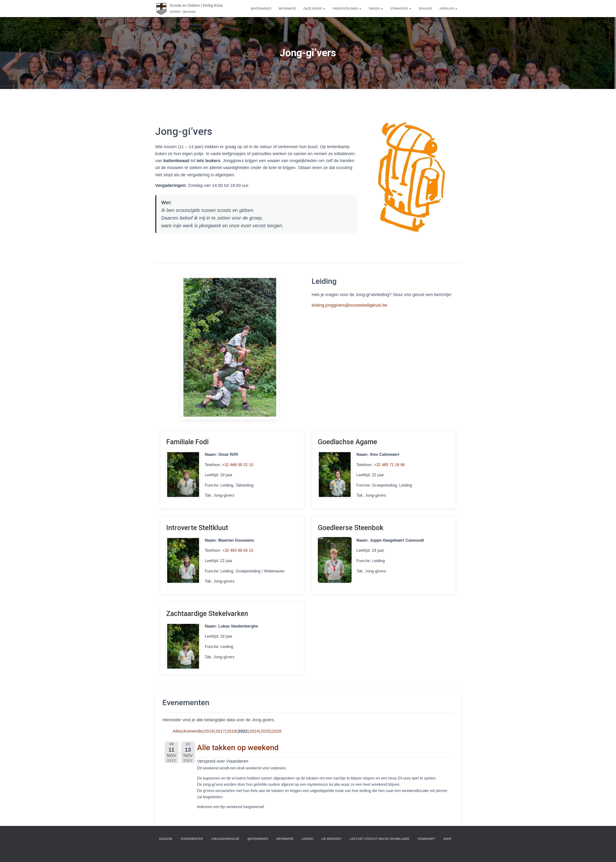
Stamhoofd (399, 8)
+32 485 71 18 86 (389, 465)
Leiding (307, 839)
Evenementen (192, 839)
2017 (220, 731)
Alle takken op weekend (238, 747)
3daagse (425, 8)
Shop (447, 839)
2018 (231, 731)
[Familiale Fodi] (183, 474)
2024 (254, 731)
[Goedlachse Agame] (335, 474)
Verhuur (447, 8)
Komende (193, 731)
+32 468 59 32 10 (237, 465)
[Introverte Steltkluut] (183, 560)
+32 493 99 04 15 (237, 550)
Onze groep (313, 8)
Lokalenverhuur (225, 839)
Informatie (287, 8)
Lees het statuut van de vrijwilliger (379, 839)
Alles (177, 731)
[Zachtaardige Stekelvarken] (183, 646)
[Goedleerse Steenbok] (335, 560)
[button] (324, 8)
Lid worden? (331, 839)
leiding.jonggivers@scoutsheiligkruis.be (349, 305)
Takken (374, 8)
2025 (265, 731)
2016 (209, 731)
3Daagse (166, 839)
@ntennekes (261, 8)
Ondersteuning (346, 8)
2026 (277, 731)
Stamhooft (426, 839)
